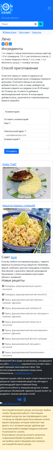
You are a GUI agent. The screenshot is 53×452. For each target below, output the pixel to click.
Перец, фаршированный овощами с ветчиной (21, 345)
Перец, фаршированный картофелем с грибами (22, 301)
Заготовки (24, 32)
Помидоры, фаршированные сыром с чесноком (22, 288)
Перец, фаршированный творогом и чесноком (21, 323)
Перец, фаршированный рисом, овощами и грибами (25, 315)
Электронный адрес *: (15, 131)
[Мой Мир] (10, 43)
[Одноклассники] (6, 43)
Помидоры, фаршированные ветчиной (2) (25, 294)
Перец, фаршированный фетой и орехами (25, 338)
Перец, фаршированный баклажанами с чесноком (23, 354)
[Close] (35, 24)
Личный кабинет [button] (9, 17)
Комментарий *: (12, 139)
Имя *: (7, 123)
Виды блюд (10, 32)
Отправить (11, 151)
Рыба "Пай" (9, 164)
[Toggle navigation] (49, 8)
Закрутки (36, 32)
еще (14, 257)
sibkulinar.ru (15, 363)
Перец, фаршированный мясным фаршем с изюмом (25, 332)
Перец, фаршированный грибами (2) (23, 308)
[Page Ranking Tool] (10, 403)
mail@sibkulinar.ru (23, 373)
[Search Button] (40, 24)
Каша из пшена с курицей (18, 205)
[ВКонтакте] (3, 43)
